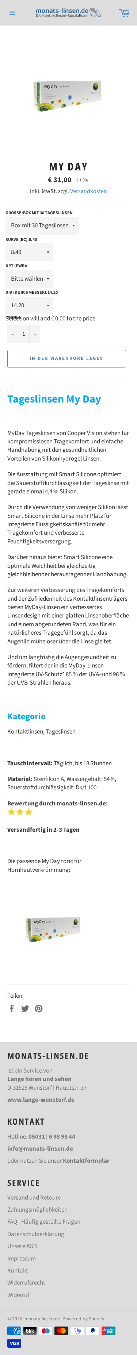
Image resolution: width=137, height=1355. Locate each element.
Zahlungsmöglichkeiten (37, 1209)
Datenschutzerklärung (35, 1234)
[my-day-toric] (53, 972)
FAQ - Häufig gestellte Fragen (43, 1221)
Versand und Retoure (34, 1197)
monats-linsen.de (42, 1318)
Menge (14, 317)
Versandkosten (88, 191)
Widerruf (18, 1295)
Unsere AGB (22, 1246)
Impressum (21, 1258)
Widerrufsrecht (26, 1282)
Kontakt (17, 1270)
